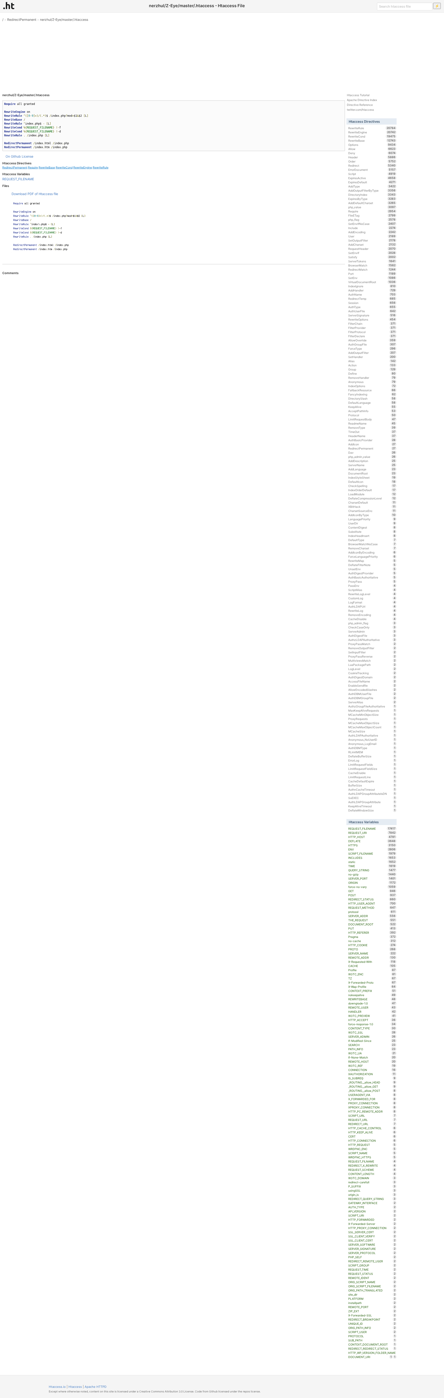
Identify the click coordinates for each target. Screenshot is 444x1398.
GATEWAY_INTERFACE (372, 1203)
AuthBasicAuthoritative (372, 577)
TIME (372, 866)
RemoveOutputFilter (372, 648)
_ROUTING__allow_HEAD (372, 1082)
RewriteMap (372, 561)
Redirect (372, 165)
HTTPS (372, 845)
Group (372, 369)
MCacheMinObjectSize (372, 714)
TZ (372, 978)
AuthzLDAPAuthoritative (372, 640)
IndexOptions (372, 386)
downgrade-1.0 (372, 1003)
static (372, 862)
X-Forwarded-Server (372, 1224)
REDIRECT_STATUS (372, 899)
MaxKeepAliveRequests (372, 710)
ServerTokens (372, 261)
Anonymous (372, 382)
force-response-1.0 (372, 1024)
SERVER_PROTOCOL (372, 1253)
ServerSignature (372, 315)
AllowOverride (372, 340)
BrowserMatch (372, 265)
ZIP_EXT (372, 1311)
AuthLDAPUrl (372, 606)
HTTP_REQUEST (372, 1145)
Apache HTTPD (95, 1387)
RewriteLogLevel (372, 594)
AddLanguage (372, 469)
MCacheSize (372, 731)
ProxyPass (372, 581)
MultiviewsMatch (372, 660)
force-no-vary (372, 887)
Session (372, 303)
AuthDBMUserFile (372, 694)
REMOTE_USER (372, 1007)
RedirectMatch (372, 269)
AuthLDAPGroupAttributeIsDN (372, 793)
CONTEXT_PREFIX (372, 991)
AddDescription (372, 461)
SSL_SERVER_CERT (372, 1232)
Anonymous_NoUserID (372, 739)
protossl (372, 912)
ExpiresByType (372, 199)
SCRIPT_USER (372, 1332)
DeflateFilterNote (372, 565)
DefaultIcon (372, 481)
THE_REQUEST (372, 920)
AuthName (372, 294)
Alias (372, 361)
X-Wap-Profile (372, 986)
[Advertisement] (222, 55)
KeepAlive (372, 407)
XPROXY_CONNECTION (372, 1107)
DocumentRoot (372, 473)
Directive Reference (360, 105)
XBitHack (372, 506)
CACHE (372, 966)
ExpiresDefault (372, 182)
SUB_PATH (372, 1340)
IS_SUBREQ (372, 1078)
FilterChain (372, 323)
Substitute (372, 531)
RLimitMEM (372, 752)
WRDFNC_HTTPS (372, 1157)
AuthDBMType (372, 748)
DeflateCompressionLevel (372, 498)
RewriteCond (64, 167)
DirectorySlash (372, 398)
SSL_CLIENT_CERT (372, 1240)
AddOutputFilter (372, 353)
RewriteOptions (372, 319)
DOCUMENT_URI (370, 1357)
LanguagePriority (372, 519)
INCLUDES (372, 858)
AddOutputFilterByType (372, 190)
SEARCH (372, 1045)
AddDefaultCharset (372, 203)
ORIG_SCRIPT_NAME (372, 1282)
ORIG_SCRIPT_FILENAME (372, 1286)
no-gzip (372, 874)
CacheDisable (372, 619)
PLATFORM (372, 1298)
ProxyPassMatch (372, 644)
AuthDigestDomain (372, 677)
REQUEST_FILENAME (18, 179)
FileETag (372, 215)
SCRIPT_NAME (372, 1153)
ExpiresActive (372, 178)
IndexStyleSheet (372, 477)
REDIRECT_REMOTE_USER (372, 1261)
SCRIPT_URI (372, 1215)
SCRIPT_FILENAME (372, 853)
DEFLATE (372, 841)
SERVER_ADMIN (372, 1036)
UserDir (372, 523)
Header (372, 157)
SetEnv (372, 278)
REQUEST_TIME (372, 1269)
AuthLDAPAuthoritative (372, 735)
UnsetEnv (372, 569)
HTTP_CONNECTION (372, 1140)
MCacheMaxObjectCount (372, 727)
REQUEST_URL (372, 1120)
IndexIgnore (372, 286)
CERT (372, 1136)
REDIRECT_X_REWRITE (372, 1165)
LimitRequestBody (372, 419)
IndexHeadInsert (372, 536)
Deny (372, 153)
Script (372, 174)
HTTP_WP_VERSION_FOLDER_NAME (372, 1353)
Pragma (372, 937)
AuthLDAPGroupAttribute (372, 802)
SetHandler (372, 357)
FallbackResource (372, 390)
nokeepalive (372, 995)
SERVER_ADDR (372, 916)
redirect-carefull (372, 1182)
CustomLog (372, 598)
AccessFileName (372, 681)
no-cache (372, 941)
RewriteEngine (82, 167)
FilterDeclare (372, 336)
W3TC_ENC (372, 974)
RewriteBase (47, 167)
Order (372, 161)
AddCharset (372, 244)
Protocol (372, 415)
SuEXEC (372, 798)
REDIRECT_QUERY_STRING (372, 1199)
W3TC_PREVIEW (372, 1016)
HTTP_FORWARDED (372, 1219)
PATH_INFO (372, 1049)
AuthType (372, 307)
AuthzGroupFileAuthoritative (372, 706)
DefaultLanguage (372, 402)
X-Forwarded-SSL (372, 1315)
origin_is (372, 1194)
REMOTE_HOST (372, 1061)
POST (372, 895)
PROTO (372, 949)
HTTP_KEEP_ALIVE (372, 1132)
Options (372, 145)
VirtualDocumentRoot (372, 282)
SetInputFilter (372, 652)
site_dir (372, 1294)
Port (372, 273)
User (372, 236)
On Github (13, 156)
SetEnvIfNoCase (372, 224)
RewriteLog (372, 610)
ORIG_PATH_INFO (372, 1328)
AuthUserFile (372, 311)
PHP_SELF (372, 1257)
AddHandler (372, 290)
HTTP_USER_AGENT (372, 903)
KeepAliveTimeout (372, 806)
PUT (372, 928)
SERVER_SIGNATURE (372, 1249)
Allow (372, 149)
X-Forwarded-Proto (372, 982)
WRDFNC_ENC (372, 1149)
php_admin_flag (372, 623)
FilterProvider (372, 328)
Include (372, 228)
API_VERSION (372, 1211)
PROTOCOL (372, 1336)
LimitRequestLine (372, 777)
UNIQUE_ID (372, 1323)
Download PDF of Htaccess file (35, 194)
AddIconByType (372, 515)
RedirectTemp (372, 298)
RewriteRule (100, 167)
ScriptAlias (372, 590)
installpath (372, 1303)
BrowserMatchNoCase (372, 544)
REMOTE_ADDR (372, 957)
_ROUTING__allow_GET (372, 1086)
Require (33, 167)
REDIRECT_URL (372, 1124)
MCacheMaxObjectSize (372, 723)
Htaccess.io (57, 1387)
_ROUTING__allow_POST (372, 1090)
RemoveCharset (372, 548)
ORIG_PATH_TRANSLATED (372, 1290)
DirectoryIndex (372, 194)
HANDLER (372, 1011)
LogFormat (372, 602)
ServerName (372, 465)
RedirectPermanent (21, 19)
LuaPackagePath (372, 665)
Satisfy (372, 257)
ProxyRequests (372, 719)
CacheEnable (372, 773)
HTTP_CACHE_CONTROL (372, 1128)
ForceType (372, 348)
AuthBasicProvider (372, 440)
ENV (372, 849)
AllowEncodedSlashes (372, 689)
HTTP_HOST (372, 837)
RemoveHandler (372, 377)
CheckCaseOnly (372, 627)
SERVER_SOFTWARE (372, 1244)
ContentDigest (372, 527)
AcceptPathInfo (372, 411)
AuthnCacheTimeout (372, 789)
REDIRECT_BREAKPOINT (372, 1319)
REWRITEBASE (372, 999)
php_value (372, 207)
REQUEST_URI (372, 833)
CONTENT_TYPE (372, 1028)
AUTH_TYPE (372, 1207)
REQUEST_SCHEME (372, 1170)
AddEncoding (372, 232)
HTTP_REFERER (372, 932)
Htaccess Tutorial (358, 95)
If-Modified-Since (372, 1041)
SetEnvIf (372, 253)
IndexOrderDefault (372, 490)
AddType (372, 186)
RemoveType (372, 427)
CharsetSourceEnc (372, 511)
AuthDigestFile (372, 635)
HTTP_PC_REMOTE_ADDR (372, 1111)
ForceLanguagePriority (372, 556)
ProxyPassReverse (372, 656)
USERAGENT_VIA (372, 1095)
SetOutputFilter (372, 240)
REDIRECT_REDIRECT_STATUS (372, 1348)
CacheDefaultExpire (372, 781)
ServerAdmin (372, 631)
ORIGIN (372, 882)
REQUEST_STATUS (372, 1274)
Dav (372, 452)
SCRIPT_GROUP (372, 1265)
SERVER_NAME (372, 953)
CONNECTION (372, 1070)
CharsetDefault (372, 502)
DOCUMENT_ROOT (372, 924)
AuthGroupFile (372, 344)
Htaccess (75, 1387)
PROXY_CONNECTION (372, 1103)
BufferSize (372, 785)
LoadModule (372, 494)
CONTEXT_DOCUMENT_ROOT (372, 1344)
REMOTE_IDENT (372, 1278)
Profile (372, 970)
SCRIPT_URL (372, 1115)
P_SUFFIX (372, 1186)
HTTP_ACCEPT (372, 1020)
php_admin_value (372, 457)
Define (372, 373)
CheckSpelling (372, 486)
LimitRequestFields (372, 764)
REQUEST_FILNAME (372, 1161)
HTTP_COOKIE (372, 945)
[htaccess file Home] (8, 5)
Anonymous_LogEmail (372, 744)
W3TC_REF (372, 1066)
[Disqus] (173, 338)
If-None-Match (372, 1057)
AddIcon (372, 444)
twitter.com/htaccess (360, 109)
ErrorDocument (372, 169)
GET (372, 891)
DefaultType (372, 540)
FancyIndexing (372, 394)
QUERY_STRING (372, 870)
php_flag (372, 219)
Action (372, 365)
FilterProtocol (372, 332)
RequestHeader (372, 249)
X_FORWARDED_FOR (372, 1099)
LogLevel (372, 669)
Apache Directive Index (362, 100)
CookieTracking (372, 673)
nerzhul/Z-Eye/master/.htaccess (64, 19)
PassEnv (372, 585)
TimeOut (372, 432)
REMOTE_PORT (372, 1307)
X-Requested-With (372, 962)
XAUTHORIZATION (372, 1074)
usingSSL (372, 1190)
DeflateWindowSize (372, 810)
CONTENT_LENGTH (372, 1174)
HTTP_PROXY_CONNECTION (372, 1228)
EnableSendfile (372, 685)
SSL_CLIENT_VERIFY (372, 1236)
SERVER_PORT (372, 878)
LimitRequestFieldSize (372, 769)
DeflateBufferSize (372, 756)
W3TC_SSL (372, 1032)
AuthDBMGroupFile (372, 698)
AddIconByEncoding (372, 552)
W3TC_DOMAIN (372, 1178)
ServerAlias (372, 702)
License (27, 156)
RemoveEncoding (372, 615)
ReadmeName (372, 423)
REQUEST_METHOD (372, 907)
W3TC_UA (372, 1053)
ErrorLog (372, 760)
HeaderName (372, 436)
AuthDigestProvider (372, 573)
